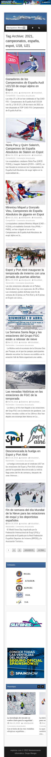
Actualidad (38, 93)
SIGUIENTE (29, 550)
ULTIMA (41, 550)
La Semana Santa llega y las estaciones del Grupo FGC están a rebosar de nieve (24, 336)
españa (33, 41)
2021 (28, 36)
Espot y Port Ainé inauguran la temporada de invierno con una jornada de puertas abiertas (25, 273)
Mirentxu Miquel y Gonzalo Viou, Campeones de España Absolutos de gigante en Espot (25, 211)
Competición (10, 96)
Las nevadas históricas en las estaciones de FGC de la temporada (24, 395)
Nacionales (10, 283)
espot (10, 46)
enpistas (24, 342)
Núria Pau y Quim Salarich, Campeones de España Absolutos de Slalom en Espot (24, 148)
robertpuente (26, 93)
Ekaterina (24, 402)
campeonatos (16, 41)
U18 (19, 46)
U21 (27, 46)
